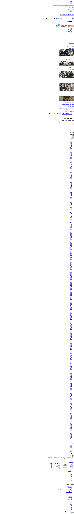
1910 (71, 331)
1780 (71, 213)
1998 (71, 411)
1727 (71, 165)
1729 (71, 167)
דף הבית (72, 48)
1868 (71, 293)
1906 (71, 328)
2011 (71, 423)
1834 (71, 262)
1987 (71, 401)
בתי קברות (70, 490)
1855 (71, 281)
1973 (71, 389)
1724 (71, 162)
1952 (71, 370)
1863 (71, 289)
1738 (71, 175)
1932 (71, 351)
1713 (71, 152)
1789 (71, 221)
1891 (71, 314)
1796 (71, 228)
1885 (71, 309)
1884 (71, 308)
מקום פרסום (72, 453)
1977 (71, 392)
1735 (71, 172)
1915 (71, 336)
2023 (71, 434)
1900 (71, 322)
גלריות (71, 32)
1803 (71, 234)
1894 (71, 317)
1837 (71, 265)
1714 (71, 153)
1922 (71, 342)
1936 (71, 355)
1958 (71, 375)
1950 (71, 368)
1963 (71, 380)
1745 (71, 181)
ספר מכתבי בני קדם (70, 458)
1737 (71, 174)
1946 (71, 364)
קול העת (72, 464)
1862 (71, 288)
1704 (71, 144)
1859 (71, 285)
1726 (71, 164)
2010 (71, 422)
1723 (71, 161)
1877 (71, 301)
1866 (71, 291)
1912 (71, 333)
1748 (71, 184)
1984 (71, 399)
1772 (71, 206)
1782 (71, 215)
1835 (71, 263)
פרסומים (70, 496)
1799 (71, 230)
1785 (71, 218)
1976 (71, 391)
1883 (71, 307)
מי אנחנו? (70, 508)
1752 (71, 188)
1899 (71, 321)
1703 (71, 143)
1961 (71, 378)
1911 (71, 332)
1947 (71, 365)
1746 (71, 182)
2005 (71, 418)
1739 (71, 176)
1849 (71, 276)
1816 (71, 246)
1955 (71, 372)
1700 (71, 140)
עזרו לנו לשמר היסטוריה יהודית (67, 114)
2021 (71, 432)
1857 (71, 283)
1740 (71, 177)
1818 (71, 248)
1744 (71, 180)
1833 (71, 261)
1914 (71, 335)
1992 (71, 406)
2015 (71, 427)
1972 (71, 388)
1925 (71, 345)
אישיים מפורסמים (69, 494)
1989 (71, 403)
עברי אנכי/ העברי (70, 459)
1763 (71, 198)
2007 (71, 420)
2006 (71, 419)
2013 (71, 425)
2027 (71, 438)
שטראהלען (71, 467)
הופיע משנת (72, 134)
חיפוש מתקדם (71, 43)
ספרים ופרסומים (69, 33)
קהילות (70, 491)
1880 (71, 304)
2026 (71, 437)
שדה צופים (71, 466)
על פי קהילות (72, 41)
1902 (71, 324)
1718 (71, 157)
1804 (71, 235)
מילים (73, 127)
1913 (71, 334)
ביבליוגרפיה (70, 487)
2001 (71, 414)
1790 (71, 222)
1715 (71, 154)
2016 (71, 428)
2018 (71, 430)
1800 (71, 231)
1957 (71, 374)
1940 (71, 359)
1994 (71, 408)
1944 (71, 362)
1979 (71, 394)
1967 (71, 383)
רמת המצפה (71, 465)
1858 (71, 284)
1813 (71, 243)
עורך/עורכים (72, 132)
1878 (71, 302)
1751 (71, 187)
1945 (71, 363)
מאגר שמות (70, 497)
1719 (71, 158)
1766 (71, 200)
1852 (71, 279)
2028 (71, 450)
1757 (71, 192)
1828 (71, 257)
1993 (71, 407)
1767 (71, 201)
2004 (71, 417)
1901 (71, 323)
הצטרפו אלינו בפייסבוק (67, 5)
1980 (71, 395)
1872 (71, 297)
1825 (71, 254)
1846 (71, 273)
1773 (71, 207)
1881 (71, 305)
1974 (71, 390)
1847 (71, 274)
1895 (71, 318)
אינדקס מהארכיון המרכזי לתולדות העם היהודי (65, 489)
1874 (71, 299)
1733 (71, 170)
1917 (71, 338)
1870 (71, 295)
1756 (71, 191)
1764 (71, 199)
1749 (71, 185)
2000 (71, 413)
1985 (71, 400)
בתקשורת (56, 5)
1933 (71, 352)
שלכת (72, 468)
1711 (71, 150)
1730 (71, 168)
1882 (71, 306)
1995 (71, 409)
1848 (71, 275)
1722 (71, 160)
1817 (71, 247)
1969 (71, 385)
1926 (71, 346)
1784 (71, 217)
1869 (71, 294)
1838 (71, 266)
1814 (71, 244)
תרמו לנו (54, 5)
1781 (71, 214)
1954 (71, 371)
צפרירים (72, 463)
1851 (71, 278)
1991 (71, 405)
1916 (71, 337)
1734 (71, 171)
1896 (71, 319)
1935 (71, 354)
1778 (71, 211)
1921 (71, 341)
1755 (71, 190)
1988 (71, 402)
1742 (71, 179)
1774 (71, 208)
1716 (71, 155)
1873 (71, 298)
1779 (71, 212)
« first (71, 470)
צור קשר (60, 5)
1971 (71, 387)
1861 (71, 287)
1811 (71, 241)
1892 (71, 315)
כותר (73, 125)
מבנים (71, 488)
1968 (71, 384)
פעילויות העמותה (69, 31)
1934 (71, 353)
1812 (71, 242)
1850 (71, 277)
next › (71, 479)
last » (71, 480)
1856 (71, 282)
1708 (71, 148)
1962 (71, 379)
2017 (71, 429)
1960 (71, 377)
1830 (71, 259)
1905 (71, 327)
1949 (71, 367)
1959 (71, 376)
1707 (71, 147)
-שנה (71, 445)
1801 (71, 232)
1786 (71, 219)
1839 (71, 267)
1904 (71, 326)
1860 (71, 286)
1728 (71, 166)
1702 (71, 142)
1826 (71, 255)
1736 (71, 173)
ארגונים (70, 495)
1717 (71, 156)
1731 (71, 169)
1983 (71, 398)
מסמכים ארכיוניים (69, 492)
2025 (71, 436)
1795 (71, 227)
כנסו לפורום (70, 115)
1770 (71, 204)
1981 (71, 396)
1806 (71, 237)
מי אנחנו (70, 28)
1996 (71, 410)
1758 (71, 193)
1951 (71, 369)
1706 (71, 146)
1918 (71, 339)
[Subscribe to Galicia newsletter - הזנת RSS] (73, 124)
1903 (71, 325)
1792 (71, 224)
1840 (71, 268)
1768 (71, 202)
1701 (71, 141)
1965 (71, 381)
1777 (71, 210)
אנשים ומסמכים (69, 30)
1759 (71, 194)
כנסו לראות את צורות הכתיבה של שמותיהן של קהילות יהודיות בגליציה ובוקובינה (59, 113)
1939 (71, 358)
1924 (71, 344)
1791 (71, 223)
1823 (71, 252)
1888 (71, 311)
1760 (71, 195)
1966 (71, 382)
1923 (71, 343)
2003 (71, 416)
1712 (71, 151)
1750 (71, 186)
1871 (71, 296)
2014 (71, 426)
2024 (71, 435)
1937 (71, 356)
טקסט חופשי (72, 39)
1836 (71, 264)
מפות (71, 498)
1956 (71, 373)
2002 (71, 415)
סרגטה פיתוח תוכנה (68, 512)
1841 (71, 269)
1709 (71, 149)
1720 (71, 159)
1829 (71, 258)
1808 (71, 239)
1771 (71, 205)
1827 (71, 256)
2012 (71, 424)
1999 (71, 412)
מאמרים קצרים (69, 486)
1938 (71, 357)
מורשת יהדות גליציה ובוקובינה (67, 29)
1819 (71, 249)
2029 (71, 451)
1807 (71, 238)
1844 (71, 271)
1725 (71, 163)
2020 (71, 431)
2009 (71, 421)
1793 (71, 225)
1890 (71, 313)
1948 (71, 366)
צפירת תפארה (71, 462)
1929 (71, 349)
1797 (71, 229)
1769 (71, 203)
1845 (71, 272)
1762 (71, 197)
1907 (71, 329)
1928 (71, 348)
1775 (71, 209)
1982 (71, 397)
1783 (71, 216)
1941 (71, 360)
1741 (71, 178)
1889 (71, 312)
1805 (71, 236)
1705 (71, 145)
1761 (71, 196)
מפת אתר (70, 506)
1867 (71, 292)
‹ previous (70, 471)
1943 (71, 361)
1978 (71, 393)
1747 (71, 183)
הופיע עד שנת (71, 440)
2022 (71, 433)
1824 (71, 253)
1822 (71, 251)
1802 (71, 233)
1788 (71, 220)
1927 (71, 347)
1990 (71, 404)
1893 (71, 316)
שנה (73, 136)
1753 (71, 189)
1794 (71, 226)
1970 (71, 386)
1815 (71, 245)
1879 (71, 303)
